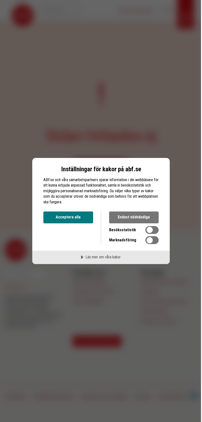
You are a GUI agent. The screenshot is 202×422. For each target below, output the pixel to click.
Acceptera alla (68, 217)
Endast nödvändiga (134, 217)
